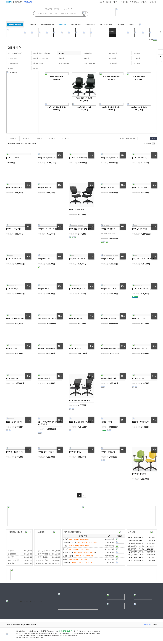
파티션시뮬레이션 (47, 24)
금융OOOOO (12, 554)
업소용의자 (137, 63)
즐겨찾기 (9, 2)
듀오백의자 (137, 53)
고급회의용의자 (12, 58)
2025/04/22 (28, 557)
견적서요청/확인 (106, 24)
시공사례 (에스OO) (42, 557)
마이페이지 (124, 2)
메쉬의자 (86, 58)
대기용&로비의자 (38, 63)
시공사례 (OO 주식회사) (43, 563)
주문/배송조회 (134, 2)
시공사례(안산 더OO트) (43, 551)
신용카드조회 (18, 2)
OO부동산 (11, 557)
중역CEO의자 (113, 53)
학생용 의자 (112, 58)
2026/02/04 (56, 551)
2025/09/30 (28, 554)
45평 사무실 (12, 563)
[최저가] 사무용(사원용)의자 (41, 53)
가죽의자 (61, 58)
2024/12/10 (28, 560)
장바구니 (116, 2)
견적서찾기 (144, 2)
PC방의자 (137, 58)
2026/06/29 (28, 551)
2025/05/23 (56, 560)
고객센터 (153, 2)
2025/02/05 (56, 563)
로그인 (102, 2)
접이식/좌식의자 (13, 63)
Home (151, 40)
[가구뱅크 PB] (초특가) (15, 53)
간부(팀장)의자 (88, 53)
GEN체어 (61, 53)
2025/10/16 (56, 554)
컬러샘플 (33, 24)
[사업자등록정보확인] (65, 631)
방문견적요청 (90, 24)
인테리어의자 (113, 63)
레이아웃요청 (76, 24)
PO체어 (35, 68)
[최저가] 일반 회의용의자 (40, 58)
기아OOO (11, 551)
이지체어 (10, 68)
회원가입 (108, 2)
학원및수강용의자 (64, 63)
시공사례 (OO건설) (42, 560)
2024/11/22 (28, 563)
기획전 (131, 24)
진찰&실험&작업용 (89, 63)
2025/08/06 (56, 557)
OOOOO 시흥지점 (13, 560)
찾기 (153, 138)
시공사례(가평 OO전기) (43, 554)
